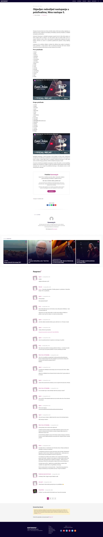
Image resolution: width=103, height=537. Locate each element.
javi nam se (39, 513)
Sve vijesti (94, 1)
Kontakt (50, 533)
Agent (40, 276)
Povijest (84, 1)
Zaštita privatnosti (52, 530)
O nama (50, 526)
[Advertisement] (51, 23)
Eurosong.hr (54, 229)
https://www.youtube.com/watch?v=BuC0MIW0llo (49, 332)
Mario (40, 445)
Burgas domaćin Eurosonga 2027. (12, 262)
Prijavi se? (51, 517)
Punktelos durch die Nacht (45, 474)
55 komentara (44, 15)
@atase (40, 289)
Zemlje (89, 1)
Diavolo (40, 287)
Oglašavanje (51, 531)
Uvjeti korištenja (52, 529)
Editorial (79, 1)
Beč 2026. (74, 1)
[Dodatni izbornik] (100, 1)
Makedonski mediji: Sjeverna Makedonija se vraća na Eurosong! (63, 261)
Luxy (40, 306)
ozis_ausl (41, 482)
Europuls (35, 198)
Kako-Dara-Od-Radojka (44, 355)
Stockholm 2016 (40, 198)
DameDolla (41, 489)
